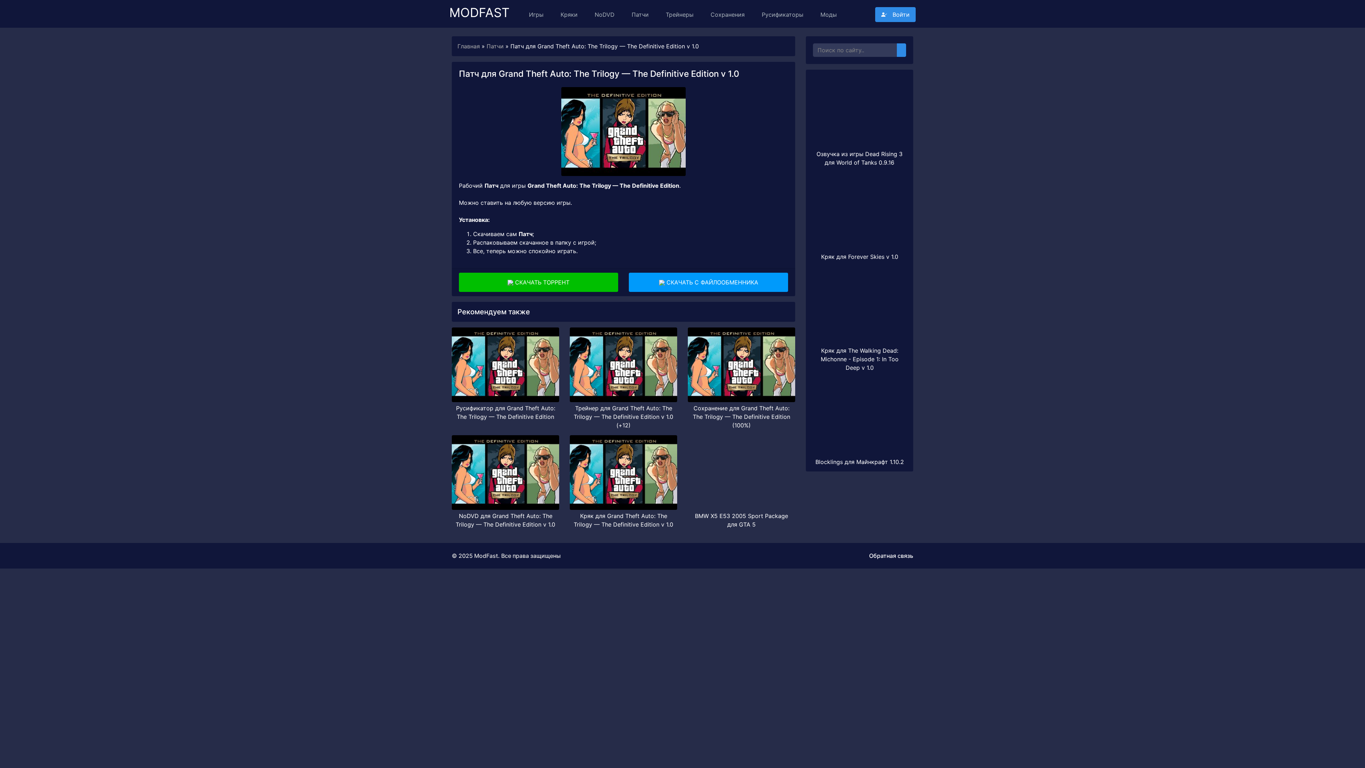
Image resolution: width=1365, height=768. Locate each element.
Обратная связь (891, 555)
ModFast (479, 9)
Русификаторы (782, 14)
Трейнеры (680, 14)
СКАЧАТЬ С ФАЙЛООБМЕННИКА (711, 282)
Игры (536, 14)
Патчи (640, 14)
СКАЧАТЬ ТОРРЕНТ (541, 282)
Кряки (569, 14)
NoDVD (605, 14)
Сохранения (728, 14)
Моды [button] (828, 14)
